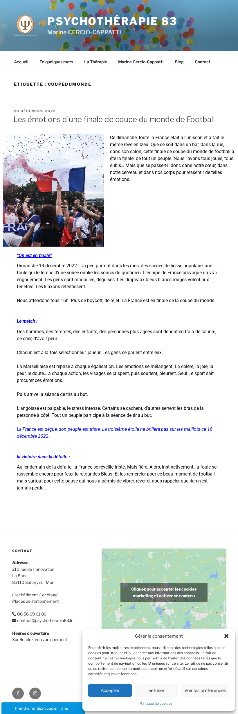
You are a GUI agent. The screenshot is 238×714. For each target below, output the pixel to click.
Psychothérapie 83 (112, 21)
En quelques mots (56, 61)
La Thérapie (95, 61)
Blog (179, 61)
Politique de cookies (156, 703)
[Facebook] (18, 693)
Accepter (110, 690)
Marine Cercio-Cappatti (141, 61)
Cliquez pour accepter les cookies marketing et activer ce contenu (163, 592)
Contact (202, 61)
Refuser (156, 690)
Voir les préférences (205, 690)
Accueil (21, 61)
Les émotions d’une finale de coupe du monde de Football (114, 119)
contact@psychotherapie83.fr (45, 620)
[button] (226, 636)
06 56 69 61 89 (31, 613)
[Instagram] (35, 693)
